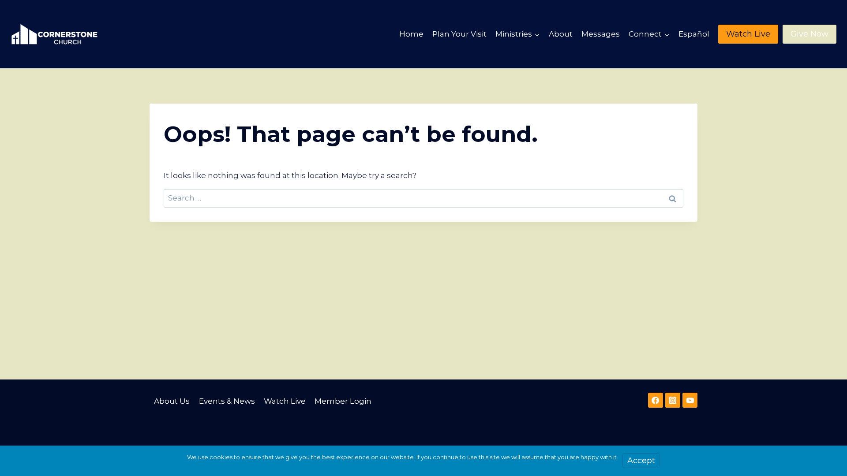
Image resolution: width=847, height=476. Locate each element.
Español (693, 34)
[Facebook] (655, 400)
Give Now (809, 34)
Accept (641, 460)
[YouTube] (689, 400)
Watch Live (748, 34)
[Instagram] (672, 400)
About (561, 34)
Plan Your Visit (459, 34)
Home (411, 34)
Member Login (343, 401)
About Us (172, 401)
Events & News (227, 401)
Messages (600, 34)
